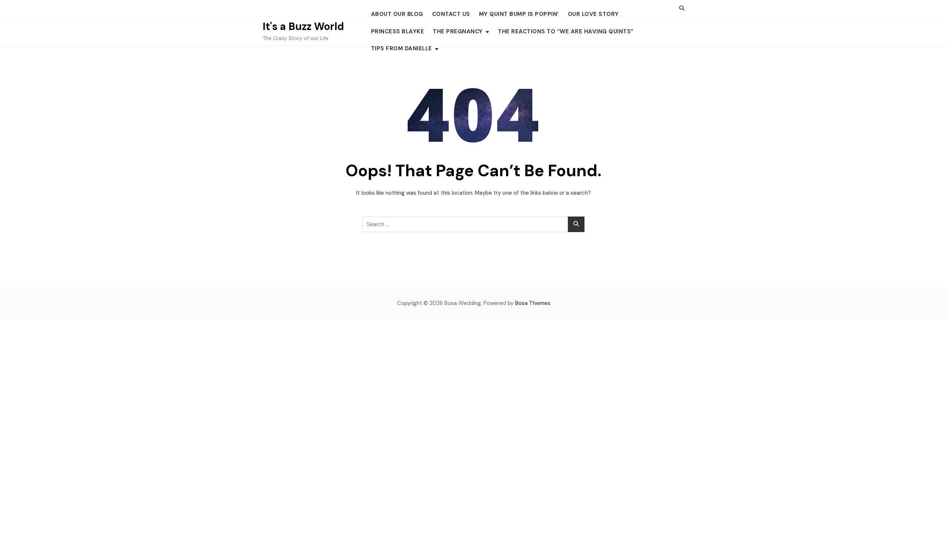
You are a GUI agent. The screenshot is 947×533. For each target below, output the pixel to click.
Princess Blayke (397, 31)
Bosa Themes (532, 303)
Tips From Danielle (401, 48)
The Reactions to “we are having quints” (566, 31)
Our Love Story (593, 14)
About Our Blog (397, 14)
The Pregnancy (458, 31)
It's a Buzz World (303, 26)
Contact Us (451, 14)
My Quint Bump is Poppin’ (519, 14)
